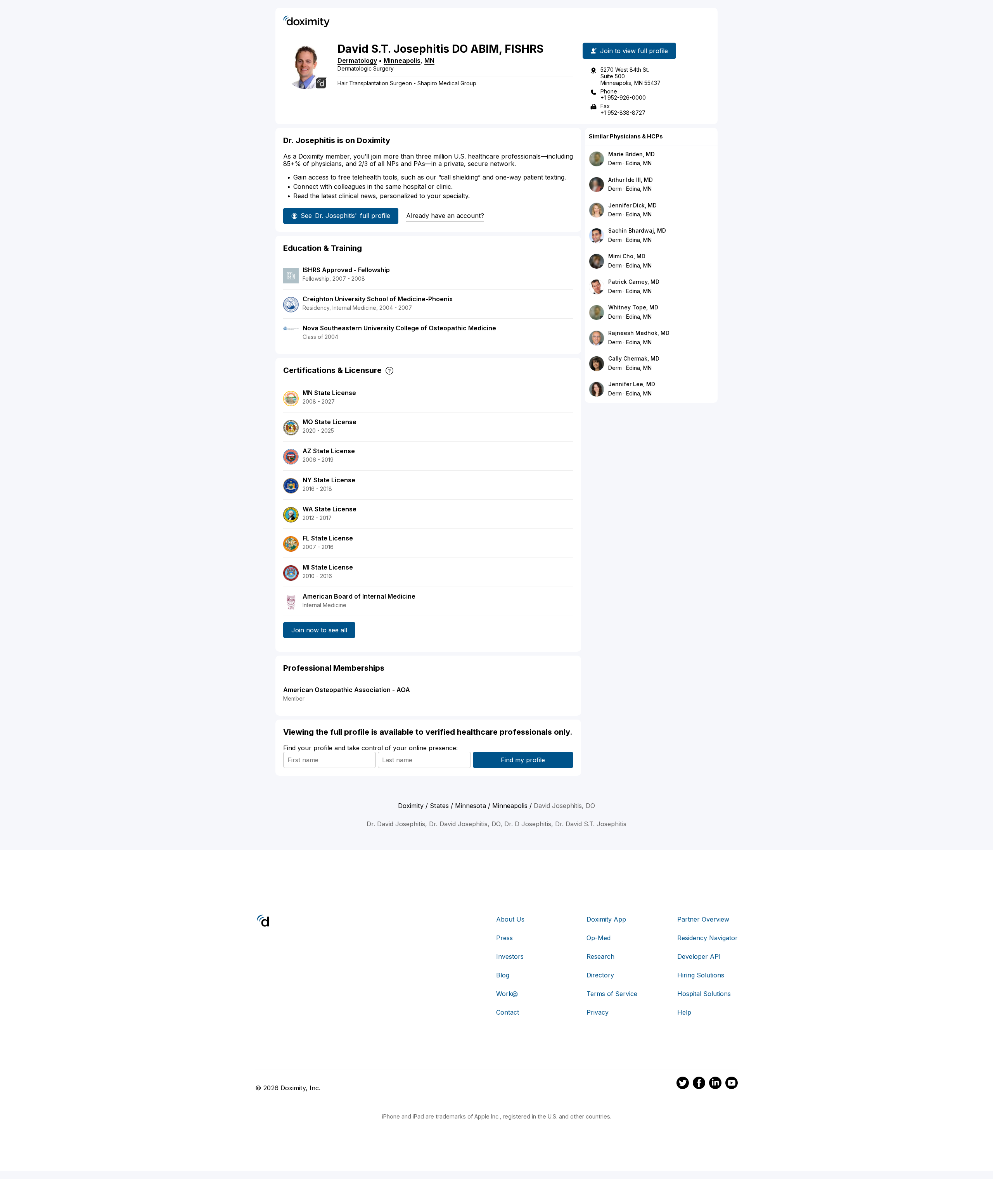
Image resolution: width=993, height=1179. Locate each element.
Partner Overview (703, 919)
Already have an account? (445, 215)
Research (600, 956)
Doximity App (606, 919)
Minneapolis (402, 60)
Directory (600, 975)
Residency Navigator (707, 938)
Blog (502, 975)
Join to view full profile (634, 51)
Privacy (597, 1012)
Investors (510, 956)
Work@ (507, 994)
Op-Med (598, 938)
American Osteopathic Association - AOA (346, 690)
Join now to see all (319, 630)
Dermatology (357, 60)
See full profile (345, 215)
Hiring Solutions (700, 975)
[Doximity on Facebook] (699, 1084)
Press (504, 938)
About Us (510, 919)
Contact (507, 1012)
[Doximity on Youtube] (731, 1084)
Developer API (699, 956)
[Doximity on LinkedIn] (715, 1084)
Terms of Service (611, 994)
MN (429, 60)
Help (684, 1012)
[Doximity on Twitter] (682, 1084)
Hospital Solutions (704, 994)
